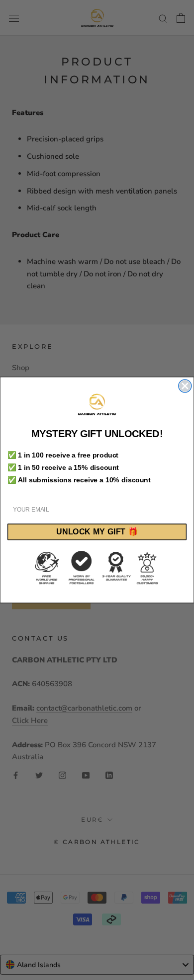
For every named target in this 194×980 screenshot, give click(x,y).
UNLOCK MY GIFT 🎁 (97, 531)
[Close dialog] (185, 386)
